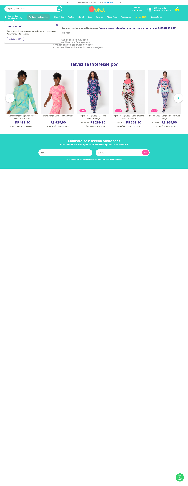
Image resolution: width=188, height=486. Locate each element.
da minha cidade (15, 17)
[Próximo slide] (120, 2)
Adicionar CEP (15, 39)
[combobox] (33, 9)
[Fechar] (57, 25)
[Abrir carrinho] (177, 9)
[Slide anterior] (67, 2)
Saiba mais (108, 2)
